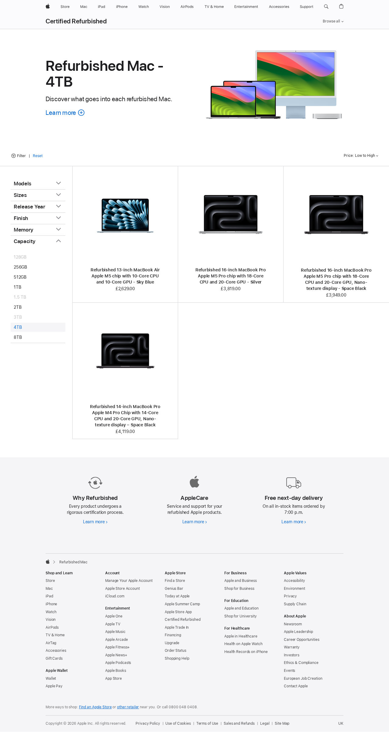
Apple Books (115, 670)
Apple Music (115, 632)
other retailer (128, 707)
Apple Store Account (122, 588)
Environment (294, 588)
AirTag (51, 643)
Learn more (95, 521)
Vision (51, 619)
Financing (173, 635)
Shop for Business (239, 588)
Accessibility (294, 581)
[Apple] (48, 561)
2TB (17, 307)
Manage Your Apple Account (129, 581)
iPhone (51, 604)
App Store (113, 678)
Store (50, 581)
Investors (291, 655)
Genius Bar (174, 588)
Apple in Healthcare (240, 636)
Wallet (51, 678)
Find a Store (175, 581)
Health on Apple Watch (243, 644)
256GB (20, 267)
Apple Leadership (298, 632)
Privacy (290, 596)
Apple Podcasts (118, 663)
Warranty (292, 647)
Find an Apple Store (95, 707)
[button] (326, 6)
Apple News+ (116, 655)
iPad (49, 596)
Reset (38, 156)
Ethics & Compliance (301, 663)
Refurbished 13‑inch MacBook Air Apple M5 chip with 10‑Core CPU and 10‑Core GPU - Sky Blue (125, 275)
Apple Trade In (177, 627)
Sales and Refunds (239, 723)
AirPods (52, 627)
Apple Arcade (116, 639)
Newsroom (293, 624)
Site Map (282, 723)
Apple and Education (241, 608)
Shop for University (240, 616)
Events (289, 670)
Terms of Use (207, 723)
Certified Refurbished (76, 21)
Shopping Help (177, 658)
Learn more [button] (65, 112)
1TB (17, 287)
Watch (51, 612)
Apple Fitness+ (117, 647)
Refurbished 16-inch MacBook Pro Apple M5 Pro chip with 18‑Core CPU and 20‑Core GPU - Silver (230, 275)
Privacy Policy (148, 723)
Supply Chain (295, 604)
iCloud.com (114, 596)
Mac (49, 588)
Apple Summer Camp (182, 604)
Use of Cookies (178, 723)
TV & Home (55, 635)
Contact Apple (296, 686)
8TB (18, 337)
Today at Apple (177, 596)
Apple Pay (54, 686)
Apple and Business (240, 581)
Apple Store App (178, 612)
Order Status (175, 650)
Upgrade (172, 643)
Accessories (56, 650)
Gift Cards (54, 658)
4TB (18, 327)
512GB (20, 277)
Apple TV (112, 624)
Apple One (113, 616)
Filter (21, 156)
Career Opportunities (301, 639)
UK (340, 723)
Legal (264, 723)
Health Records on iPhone (246, 652)
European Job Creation (303, 678)
